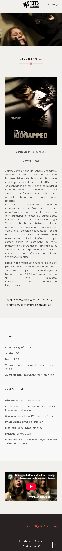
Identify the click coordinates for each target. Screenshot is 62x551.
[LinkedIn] (34, 546)
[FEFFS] (31, 4)
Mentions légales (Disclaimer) (41, 526)
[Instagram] (38, 546)
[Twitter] (27, 546)
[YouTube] (31, 546)
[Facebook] (23, 546)
